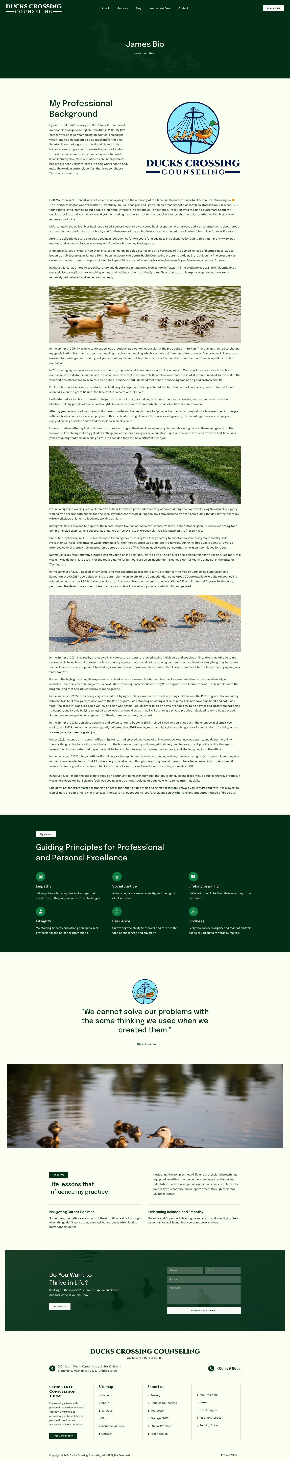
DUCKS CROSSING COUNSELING (145, 1352)
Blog (138, 8)
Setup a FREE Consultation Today (62, 1391)
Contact (183, 8)
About (105, 8)
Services (122, 8)
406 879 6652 (229, 1369)
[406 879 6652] (211, 1368)
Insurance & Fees (160, 8)
